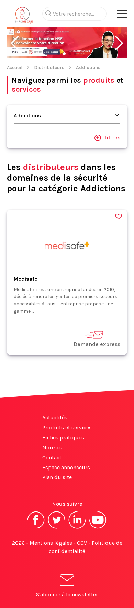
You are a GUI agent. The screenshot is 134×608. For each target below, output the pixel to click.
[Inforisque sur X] (56, 528)
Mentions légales (51, 543)
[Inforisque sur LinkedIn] (77, 528)
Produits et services (67, 427)
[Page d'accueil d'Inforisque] (24, 17)
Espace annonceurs (66, 467)
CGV (82, 543)
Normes (52, 447)
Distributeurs (49, 67)
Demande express (97, 344)
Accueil (14, 67)
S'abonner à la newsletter (67, 594)
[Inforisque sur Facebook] (36, 528)
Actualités (54, 417)
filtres (112, 137)
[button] (15, 43)
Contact (52, 457)
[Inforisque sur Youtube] (98, 528)
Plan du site (57, 477)
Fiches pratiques (63, 437)
